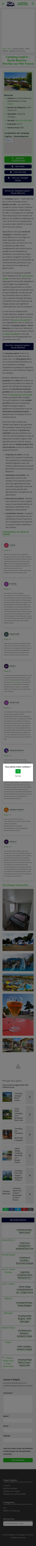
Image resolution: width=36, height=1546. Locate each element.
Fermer (18, 776)
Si (18, 771)
